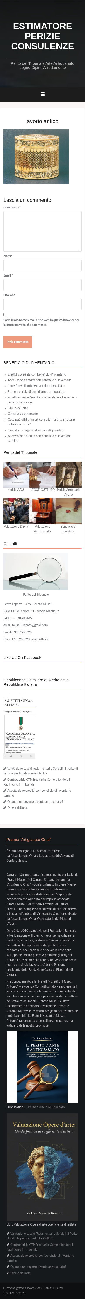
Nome (8, 256)
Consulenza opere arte (23, 413)
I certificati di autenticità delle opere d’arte (36, 386)
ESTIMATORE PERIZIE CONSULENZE (42, 36)
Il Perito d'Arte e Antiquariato (45, 1107)
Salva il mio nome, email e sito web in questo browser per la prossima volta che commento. (41, 322)
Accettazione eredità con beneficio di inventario (39, 380)
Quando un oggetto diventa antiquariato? (35, 430)
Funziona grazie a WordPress (22, 1288)
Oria (56, 1288)
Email (8, 275)
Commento (11, 207)
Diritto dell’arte (18, 408)
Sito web (9, 295)
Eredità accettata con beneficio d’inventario (37, 374)
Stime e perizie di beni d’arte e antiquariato (36, 391)
